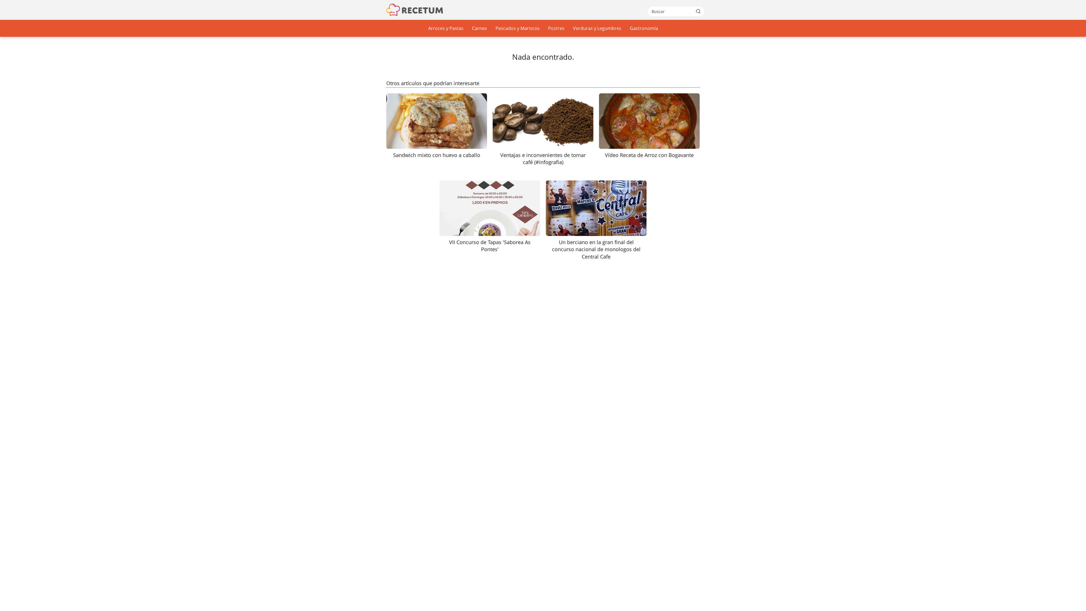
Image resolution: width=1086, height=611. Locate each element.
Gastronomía (644, 28)
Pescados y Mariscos (517, 28)
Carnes (479, 28)
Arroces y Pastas (446, 28)
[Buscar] (698, 11)
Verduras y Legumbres (597, 28)
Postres (556, 28)
